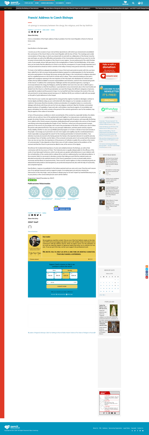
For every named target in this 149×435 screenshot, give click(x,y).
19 (106, 288)
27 (109, 291)
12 (106, 285)
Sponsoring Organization (115, 428)
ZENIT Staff (46, 29)
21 (112, 288)
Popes (53, 29)
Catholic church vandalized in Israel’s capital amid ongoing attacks (112, 180)
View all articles (32, 231)
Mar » (104, 295)
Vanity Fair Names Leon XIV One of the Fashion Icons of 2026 (103, 309)
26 (106, 291)
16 (118, 285)
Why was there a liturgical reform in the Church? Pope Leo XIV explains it (43, 8)
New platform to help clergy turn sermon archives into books (112, 171)
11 (103, 285)
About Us (95, 428)
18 (103, 288)
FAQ (100, 428)
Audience (105, 428)
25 (103, 291)
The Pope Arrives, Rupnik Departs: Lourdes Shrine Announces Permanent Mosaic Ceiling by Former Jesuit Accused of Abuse (112, 161)
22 (115, 288)
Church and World (47, 3)
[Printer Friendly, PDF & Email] (32, 180)
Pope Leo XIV (29, 3)
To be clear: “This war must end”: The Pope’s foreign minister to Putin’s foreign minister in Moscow (109, 122)
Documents (60, 3)
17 (100, 288)
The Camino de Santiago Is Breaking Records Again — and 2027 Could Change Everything (99, 8)
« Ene (100, 295)
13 (109, 285)
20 (109, 288)
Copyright (133, 428)
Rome (37, 3)
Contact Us (140, 428)
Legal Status (126, 428)
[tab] (104, 392)
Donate (68, 3)
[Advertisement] (62, 317)
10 (100, 285)
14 (112, 285)
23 (118, 288)
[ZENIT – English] (14, 3)
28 (112, 291)
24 (100, 291)
